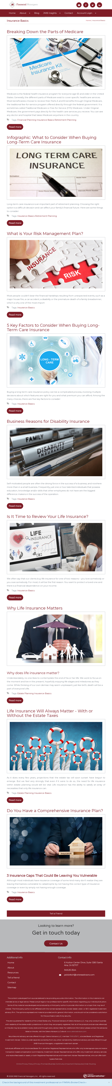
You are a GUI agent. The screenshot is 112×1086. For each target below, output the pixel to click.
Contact (69, 13)
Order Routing (90, 1064)
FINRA (72, 1036)
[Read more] (56, 63)
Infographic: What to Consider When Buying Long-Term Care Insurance (51, 139)
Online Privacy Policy (24, 1064)
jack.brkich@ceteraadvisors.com (79, 975)
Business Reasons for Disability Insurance (48, 421)
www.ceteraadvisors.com (76, 1031)
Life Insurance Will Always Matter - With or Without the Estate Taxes (50, 713)
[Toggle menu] (30, 13)
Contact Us (56, 943)
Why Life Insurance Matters (34, 608)
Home (12, 13)
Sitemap (12, 987)
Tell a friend (13, 977)
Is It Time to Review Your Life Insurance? (47, 516)
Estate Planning (25, 693)
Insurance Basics (45, 120)
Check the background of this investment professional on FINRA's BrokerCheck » (44, 1082)
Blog (36, 13)
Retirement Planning (65, 120)
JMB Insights (50, 13)
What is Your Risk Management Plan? (45, 233)
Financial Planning (26, 120)
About (23, 13)
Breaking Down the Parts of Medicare (45, 31)
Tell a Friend (56, 913)
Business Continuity (56, 1064)
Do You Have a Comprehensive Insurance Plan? (55, 810)
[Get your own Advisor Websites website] (94, 1076)
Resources (13, 972)
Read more (15, 126)
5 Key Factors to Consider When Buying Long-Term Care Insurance (53, 327)
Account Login (84, 13)
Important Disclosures (74, 1064)
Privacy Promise (40, 1064)
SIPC (77, 1036)
